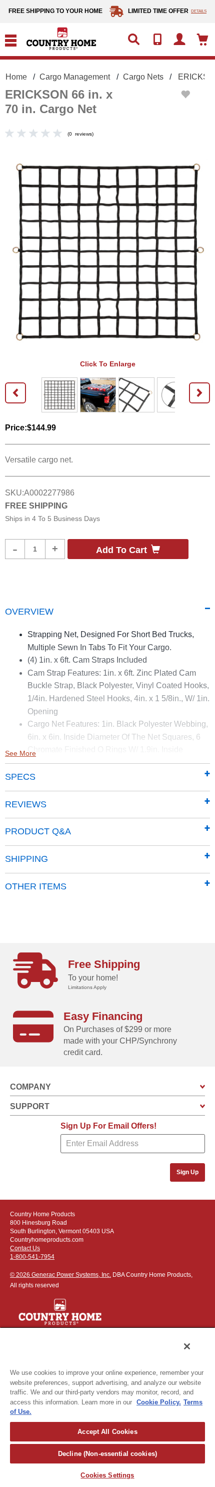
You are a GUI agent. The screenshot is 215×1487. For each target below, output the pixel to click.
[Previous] (15, 392)
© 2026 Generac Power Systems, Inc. (60, 1274)
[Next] (199, 392)
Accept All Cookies (107, 1431)
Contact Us (25, 1248)
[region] (107, 1407)
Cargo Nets (143, 77)
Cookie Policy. (158, 1402)
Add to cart (121, 550)
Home (16, 77)
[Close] (187, 1346)
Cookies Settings (107, 1475)
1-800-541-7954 (32, 1256)
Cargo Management (75, 77)
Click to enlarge (108, 364)
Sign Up (187, 1172)
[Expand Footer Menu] (202, 1087)
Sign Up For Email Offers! (108, 1126)
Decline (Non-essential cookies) (107, 1453)
